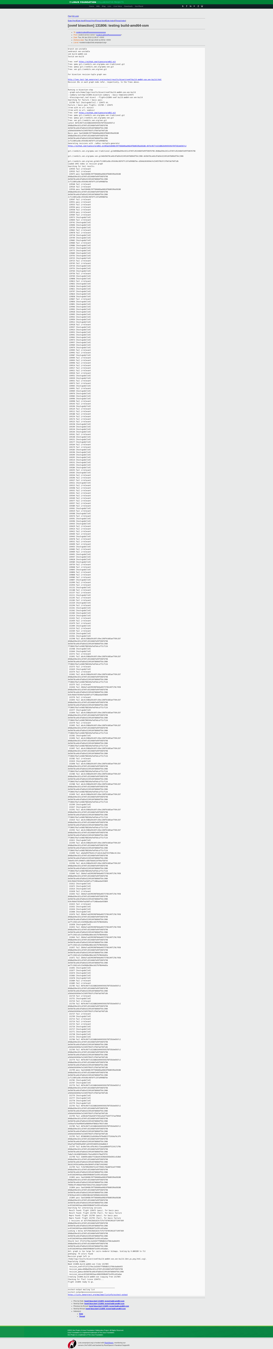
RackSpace (109, 1343)
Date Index (110, 21)
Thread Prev (90, 21)
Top (69, 16)
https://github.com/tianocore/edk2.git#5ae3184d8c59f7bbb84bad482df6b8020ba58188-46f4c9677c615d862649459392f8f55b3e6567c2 (127, 146)
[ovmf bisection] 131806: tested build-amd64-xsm (104, 1304)
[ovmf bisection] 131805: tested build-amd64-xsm (104, 1301)
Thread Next (100, 21)
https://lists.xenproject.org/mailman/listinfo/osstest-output (98, 1295)
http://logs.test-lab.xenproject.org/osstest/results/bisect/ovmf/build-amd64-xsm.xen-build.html (115, 80)
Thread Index (120, 21)
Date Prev (72, 21)
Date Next (80, 21)
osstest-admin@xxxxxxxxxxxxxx (108, 35)
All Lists (75, 16)
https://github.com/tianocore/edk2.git (97, 62)
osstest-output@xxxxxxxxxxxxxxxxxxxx (91, 32)
